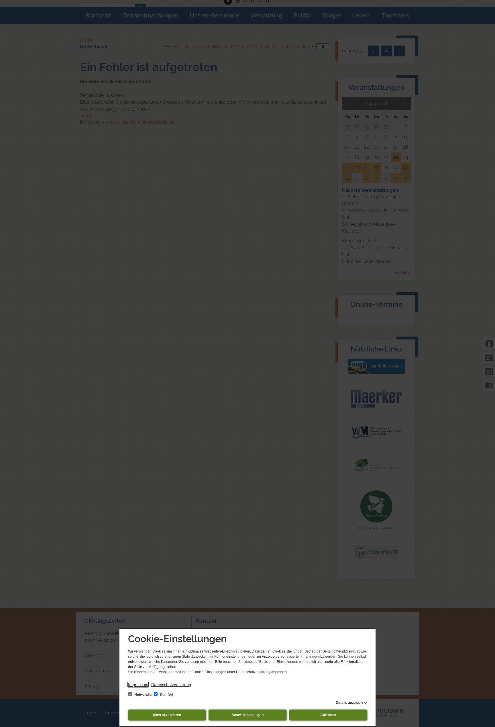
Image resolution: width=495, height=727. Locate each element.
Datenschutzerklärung (171, 684)
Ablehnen (328, 715)
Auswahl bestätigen (247, 715)
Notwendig (142, 695)
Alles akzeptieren (167, 715)
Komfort (166, 695)
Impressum (138, 684)
